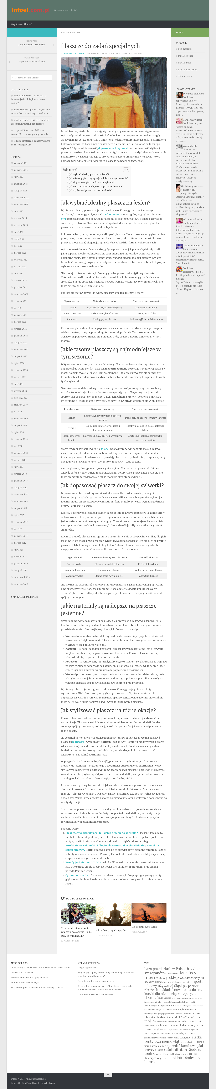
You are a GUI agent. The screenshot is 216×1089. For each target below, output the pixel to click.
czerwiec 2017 (21, 522)
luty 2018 (18, 466)
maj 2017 (18, 528)
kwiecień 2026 (21, 169)
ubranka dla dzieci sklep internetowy (171, 1054)
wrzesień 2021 (21, 294)
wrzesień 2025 (21, 204)
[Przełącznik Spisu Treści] (124, 169)
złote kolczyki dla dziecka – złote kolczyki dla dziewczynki (40, 967)
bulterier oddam (171, 973)
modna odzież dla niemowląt (180, 1014)
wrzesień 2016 (21, 584)
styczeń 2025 (20, 218)
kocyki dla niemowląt (160, 993)
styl (63, 218)
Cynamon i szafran (77, 875)
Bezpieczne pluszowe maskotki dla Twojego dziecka (37, 987)
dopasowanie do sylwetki (113, 148)
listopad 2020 (20, 342)
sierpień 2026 (20, 162)
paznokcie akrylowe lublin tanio (171, 1030)
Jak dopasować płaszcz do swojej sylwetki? (92, 182)
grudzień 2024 (21, 225)
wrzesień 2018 (21, 418)
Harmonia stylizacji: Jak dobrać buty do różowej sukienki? (189, 123)
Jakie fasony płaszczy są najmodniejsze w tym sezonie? (98, 178)
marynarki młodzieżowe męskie (184, 1002)
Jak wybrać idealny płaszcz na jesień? (89, 174)
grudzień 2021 (21, 287)
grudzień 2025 (21, 183)
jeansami (78, 741)
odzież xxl (148, 1026)
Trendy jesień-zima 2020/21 (83, 862)
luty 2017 (18, 549)
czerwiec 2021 (21, 301)
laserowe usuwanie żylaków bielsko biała (158, 1002)
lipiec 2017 (19, 515)
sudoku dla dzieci (176, 1050)
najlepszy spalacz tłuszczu (164, 1022)
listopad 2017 (20, 487)
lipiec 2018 (19, 432)
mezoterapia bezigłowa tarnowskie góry (189, 1006)
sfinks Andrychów (182, 1037)
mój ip (149, 1020)
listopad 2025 (20, 190)
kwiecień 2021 (21, 314)
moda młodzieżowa (187, 69)
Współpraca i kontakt (22, 24)
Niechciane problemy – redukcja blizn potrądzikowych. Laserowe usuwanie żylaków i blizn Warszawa (190, 193)
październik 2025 (22, 197)
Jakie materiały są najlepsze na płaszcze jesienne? (96, 186)
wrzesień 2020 (21, 349)
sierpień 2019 (20, 397)
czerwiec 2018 (21, 439)
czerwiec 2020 (21, 370)
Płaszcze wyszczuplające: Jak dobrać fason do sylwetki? (101, 833)
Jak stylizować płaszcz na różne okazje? (90, 190)
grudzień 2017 (21, 480)
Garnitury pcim (184, 982)
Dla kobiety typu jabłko (145, 926)
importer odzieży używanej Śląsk (174, 983)
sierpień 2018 (20, 425)
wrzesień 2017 (21, 501)
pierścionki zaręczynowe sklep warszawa (174, 1033)
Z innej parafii (185, 76)
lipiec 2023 (19, 238)
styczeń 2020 (20, 390)
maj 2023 (18, 245)
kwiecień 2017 (21, 535)
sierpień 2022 (20, 259)
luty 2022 (18, 273)
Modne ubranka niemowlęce (25, 982)
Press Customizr (48, 1083)
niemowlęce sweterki (187, 1021)
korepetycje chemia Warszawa (170, 995)
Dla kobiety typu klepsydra (111, 930)
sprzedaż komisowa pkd (185, 1045)
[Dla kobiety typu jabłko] (149, 913)
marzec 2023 (20, 252)
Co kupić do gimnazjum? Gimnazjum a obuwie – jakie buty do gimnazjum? (76, 932)
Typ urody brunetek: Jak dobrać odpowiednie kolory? (190, 97)
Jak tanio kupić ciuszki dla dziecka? (95, 994)
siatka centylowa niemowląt (173, 1039)
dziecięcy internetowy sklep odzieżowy (172, 975)
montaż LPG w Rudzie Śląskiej (184, 1017)
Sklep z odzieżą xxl (188, 1042)
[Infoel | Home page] (31, 10)
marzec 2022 (20, 266)
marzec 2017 (20, 542)
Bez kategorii (70, 32)
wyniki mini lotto (171, 1057)
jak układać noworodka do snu (179, 989)
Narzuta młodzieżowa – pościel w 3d (29, 977)
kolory (104, 448)
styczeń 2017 (20, 556)
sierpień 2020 (20, 356)
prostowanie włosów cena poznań (158, 1038)
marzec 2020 (20, 377)
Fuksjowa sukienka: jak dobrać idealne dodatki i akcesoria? (189, 223)
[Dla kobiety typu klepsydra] (113, 914)
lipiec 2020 (19, 363)
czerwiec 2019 (21, 404)
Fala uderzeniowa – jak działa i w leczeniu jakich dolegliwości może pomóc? (29, 99)
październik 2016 (22, 577)
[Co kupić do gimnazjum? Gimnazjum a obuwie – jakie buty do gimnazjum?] (78, 913)
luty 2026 (18, 176)
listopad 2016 (20, 570)
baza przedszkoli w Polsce (165, 968)
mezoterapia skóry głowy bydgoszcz (157, 1014)
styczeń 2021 (20, 328)
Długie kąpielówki (87, 967)
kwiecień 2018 (21, 452)
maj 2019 (18, 411)
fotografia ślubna (170, 981)
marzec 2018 (20, 459)
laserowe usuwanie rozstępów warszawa (188, 998)
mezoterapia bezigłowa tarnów (157, 1009)
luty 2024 (18, 232)
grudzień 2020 (21, 335)
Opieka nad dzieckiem (22, 972)
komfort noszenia (112, 214)
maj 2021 (18, 307)
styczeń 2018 (20, 473)
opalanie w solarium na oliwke (169, 1025)
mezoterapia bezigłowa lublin (159, 1005)
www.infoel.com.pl (75, 53)
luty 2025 (18, 211)
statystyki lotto (154, 1050)
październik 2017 (22, 494)
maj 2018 (18, 446)
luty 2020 (18, 383)
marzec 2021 (20, 321)
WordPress (26, 1083)
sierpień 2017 (20, 508)
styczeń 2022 (20, 280)
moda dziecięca (185, 55)
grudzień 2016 (21, 563)
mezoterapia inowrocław (183, 1009)
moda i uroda (184, 62)
